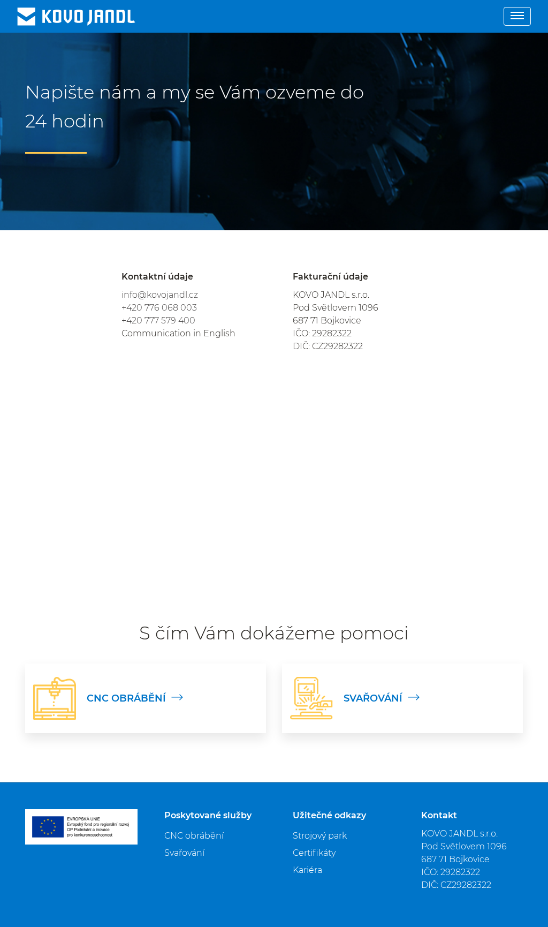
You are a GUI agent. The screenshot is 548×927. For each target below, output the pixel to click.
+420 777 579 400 (158, 320)
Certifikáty (314, 853)
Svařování (184, 853)
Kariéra (307, 870)
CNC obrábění (194, 836)
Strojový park (320, 836)
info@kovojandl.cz (159, 295)
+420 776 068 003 (159, 308)
